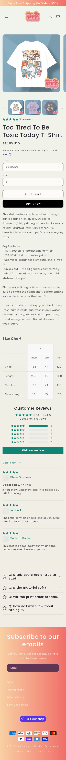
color (6, 160)
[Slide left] (3, 108)
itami (18, 746)
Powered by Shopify (31, 746)
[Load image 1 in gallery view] (16, 107)
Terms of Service (18, 705)
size (5, 175)
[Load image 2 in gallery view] (32, 107)
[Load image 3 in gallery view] (50, 107)
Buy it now (33, 203)
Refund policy (24, 751)
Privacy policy (52, 746)
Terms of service (43, 751)
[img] (10, 472)
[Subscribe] (55, 668)
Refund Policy (15, 689)
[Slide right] (62, 108)
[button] (6, 16)
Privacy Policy (15, 697)
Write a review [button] (33, 450)
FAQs (10, 682)
